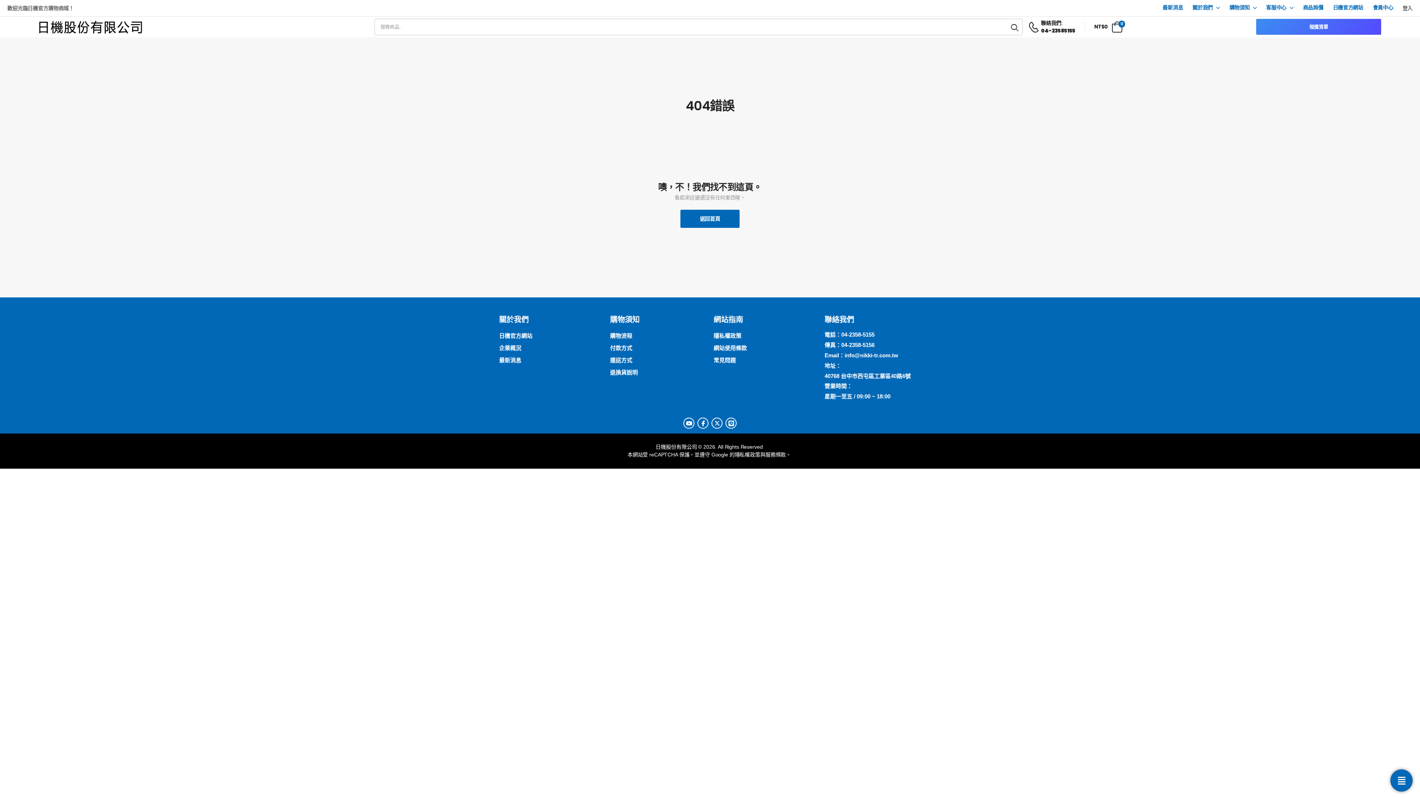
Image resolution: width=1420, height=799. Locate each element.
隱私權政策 (747, 455)
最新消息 (1173, 7)
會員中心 (1383, 7)
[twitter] (717, 423)
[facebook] (703, 423)
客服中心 (1276, 7)
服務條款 (775, 455)
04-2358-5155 (858, 334)
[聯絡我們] (1401, 780)
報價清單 (1318, 26)
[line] (731, 423)
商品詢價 (1313, 7)
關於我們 (1203, 7)
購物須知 (1240, 7)
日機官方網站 (1348, 7)
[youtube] (688, 423)
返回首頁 (710, 218)
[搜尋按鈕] (1015, 27)
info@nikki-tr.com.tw (871, 355)
